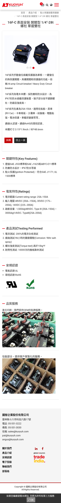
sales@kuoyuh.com (18, 431)
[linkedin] (36, 448)
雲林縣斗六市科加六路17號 (16, 419)
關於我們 (7, 448)
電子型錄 (7, 462)
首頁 (23, 12)
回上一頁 (20, 140)
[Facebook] (42, 448)
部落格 (5, 471)
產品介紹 (32, 12)
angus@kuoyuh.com (13, 439)
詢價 (8, 140)
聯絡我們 (7, 466)
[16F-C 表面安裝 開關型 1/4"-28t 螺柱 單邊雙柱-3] (30, 52)
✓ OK (31, 500)
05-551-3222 (14, 423)
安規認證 (7, 457)
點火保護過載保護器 (49, 12)
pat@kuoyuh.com (11, 435)
